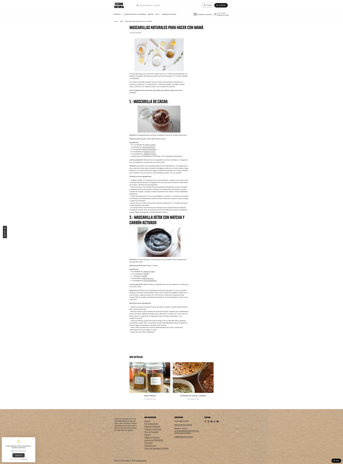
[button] (221, 5)
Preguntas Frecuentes (152, 426)
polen (145, 276)
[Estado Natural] (119, 5)
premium (151, 147)
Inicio (116, 21)
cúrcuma (145, 147)
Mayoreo (147, 421)
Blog (121, 21)
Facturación (148, 443)
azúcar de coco (149, 152)
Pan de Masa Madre (151, 424)
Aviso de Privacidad (151, 432)
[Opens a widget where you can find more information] (336, 461)
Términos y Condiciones (152, 429)
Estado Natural (141, 461)
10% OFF (5, 233)
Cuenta (209, 5)
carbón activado (149, 271)
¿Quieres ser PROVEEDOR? (153, 440)
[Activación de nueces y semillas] (193, 377)
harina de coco (148, 278)
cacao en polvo (150, 145)
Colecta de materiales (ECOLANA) (156, 448)
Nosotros (147, 435)
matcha (146, 274)
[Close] (5, 228)
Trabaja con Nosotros (152, 437)
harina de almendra (149, 149)
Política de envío (150, 446)
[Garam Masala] (149, 377)
